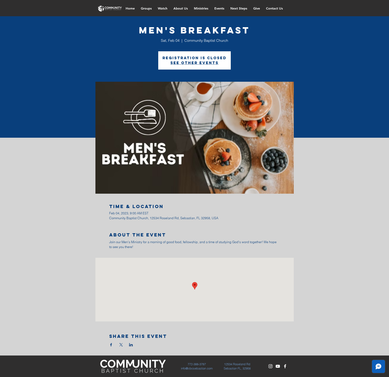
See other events (194, 62)
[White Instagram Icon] (270, 366)
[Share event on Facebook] (111, 344)
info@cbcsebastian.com (197, 368)
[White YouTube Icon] (277, 366)
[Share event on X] (121, 344)
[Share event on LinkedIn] (131, 344)
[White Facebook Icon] (285, 366)
